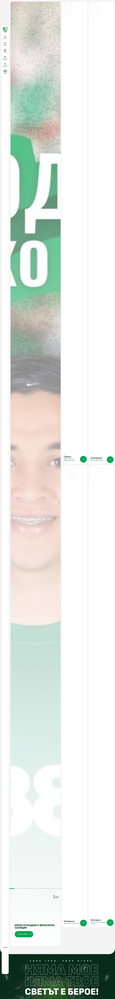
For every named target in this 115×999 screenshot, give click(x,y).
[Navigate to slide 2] (18, 888)
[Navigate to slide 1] (12, 888)
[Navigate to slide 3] (24, 888)
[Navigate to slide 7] (47, 888)
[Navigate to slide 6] (41, 888)
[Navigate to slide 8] (53, 888)
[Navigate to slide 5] (35, 888)
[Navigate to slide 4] (29, 888)
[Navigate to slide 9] (59, 888)
